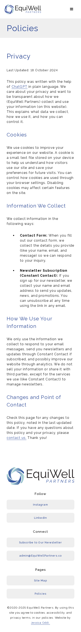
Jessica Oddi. (40, 622)
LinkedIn (40, 517)
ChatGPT (19, 87)
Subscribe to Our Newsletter (40, 542)
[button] (72, 9)
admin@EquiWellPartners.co (40, 555)
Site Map (40, 580)
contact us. (16, 438)
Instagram (40, 504)
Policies (41, 593)
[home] (22, 9)
